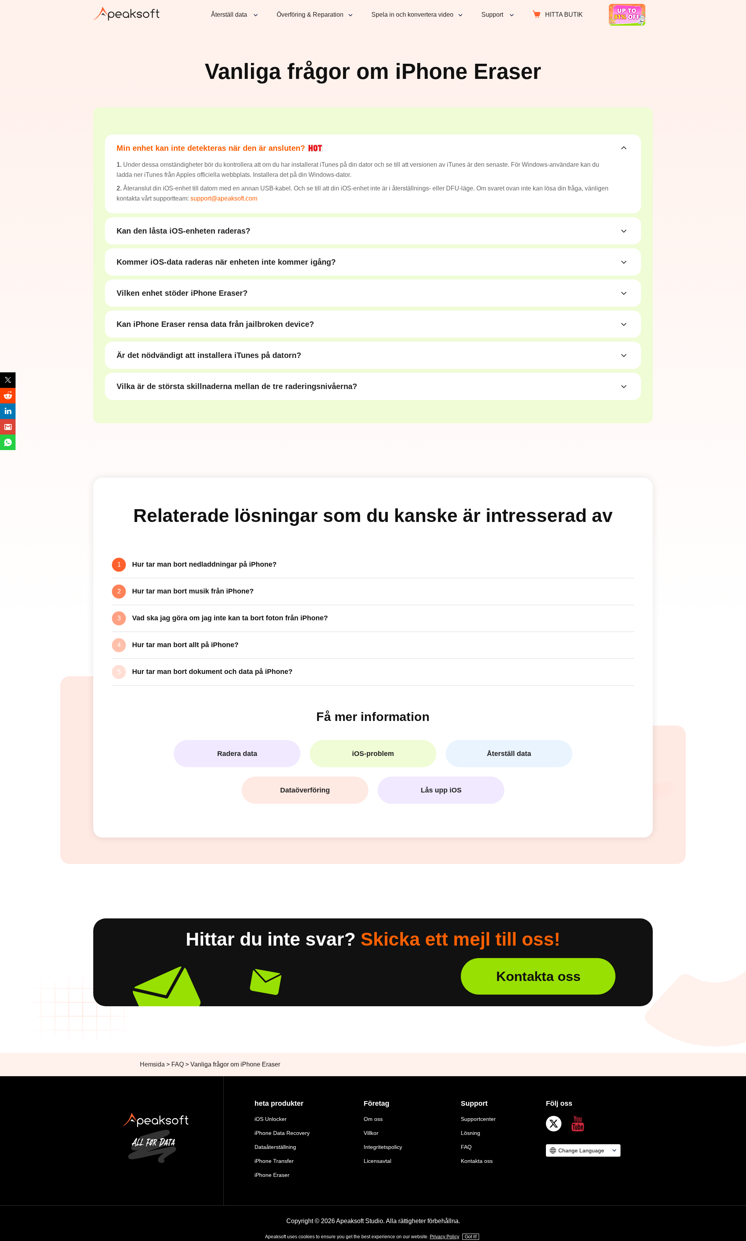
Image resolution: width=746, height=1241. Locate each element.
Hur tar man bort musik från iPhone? (193, 591)
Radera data (237, 754)
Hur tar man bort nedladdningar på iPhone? (204, 564)
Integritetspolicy (383, 1147)
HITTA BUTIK (564, 14)
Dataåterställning (275, 1147)
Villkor (371, 1133)
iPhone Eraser (271, 1175)
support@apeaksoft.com (223, 198)
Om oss (373, 1119)
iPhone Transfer (274, 1161)
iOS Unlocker (270, 1119)
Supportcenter (478, 1119)
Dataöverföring (305, 790)
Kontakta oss (538, 976)
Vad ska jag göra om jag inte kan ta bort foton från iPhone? (230, 618)
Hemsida (152, 1064)
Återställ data (509, 754)
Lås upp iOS (441, 790)
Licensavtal (377, 1161)
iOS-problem (373, 754)
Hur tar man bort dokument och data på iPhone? (212, 671)
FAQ (177, 1064)
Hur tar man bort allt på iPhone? (185, 645)
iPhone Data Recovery (282, 1133)
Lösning (470, 1133)
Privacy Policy (444, 1236)
